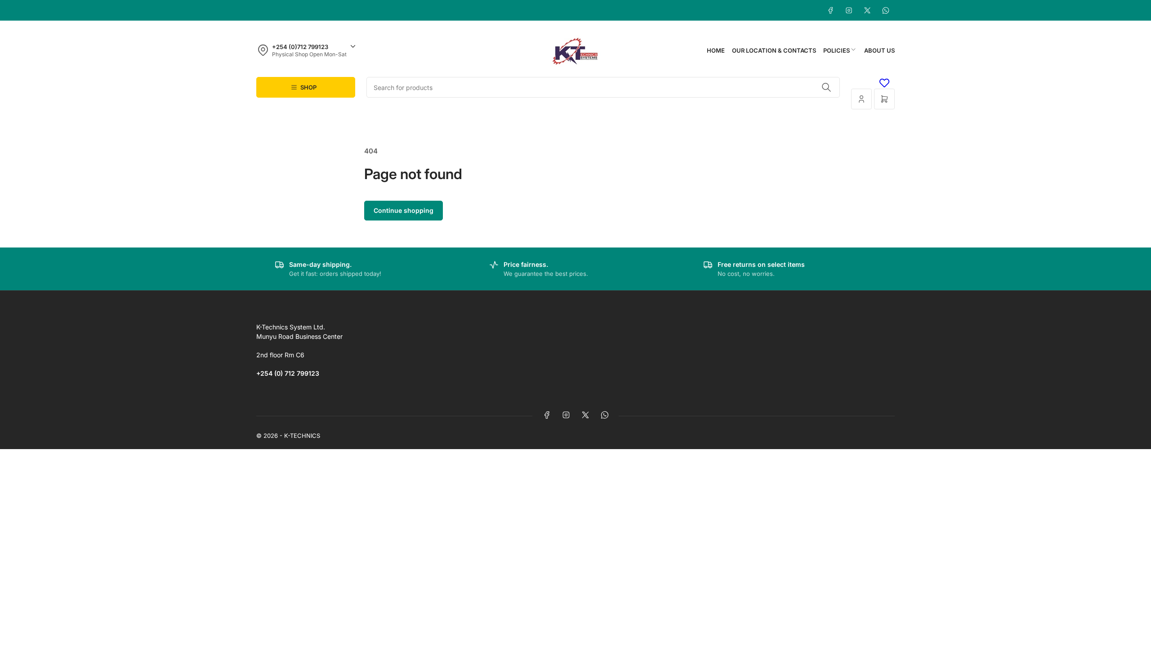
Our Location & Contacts (774, 50)
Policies (836, 50)
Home (716, 50)
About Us (879, 50)
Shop (308, 87)
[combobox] (603, 87)
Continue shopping (403, 210)
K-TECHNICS (302, 435)
